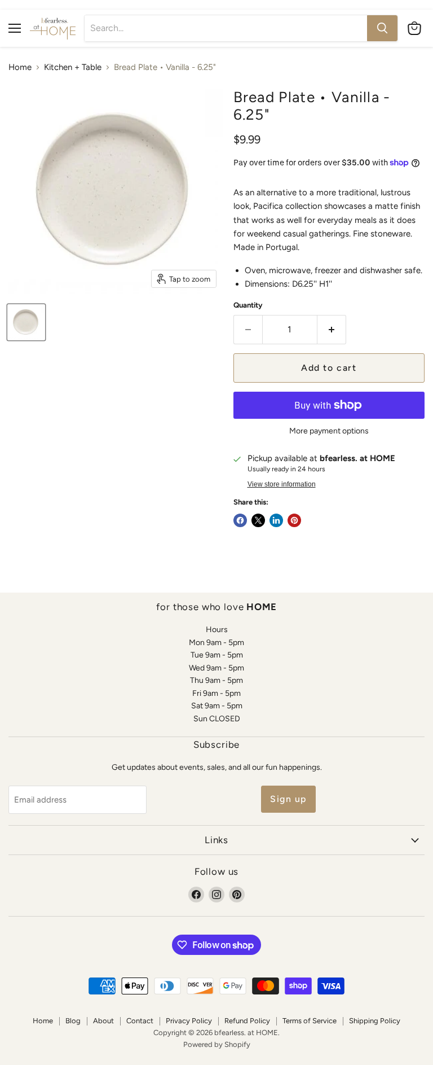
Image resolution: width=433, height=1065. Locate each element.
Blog (73, 1020)
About (103, 1020)
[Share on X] (258, 520)
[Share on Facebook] (240, 520)
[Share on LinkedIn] (276, 520)
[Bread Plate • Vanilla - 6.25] (26, 322)
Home (20, 67)
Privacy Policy (189, 1020)
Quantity (248, 305)
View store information (282, 484)
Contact (139, 1020)
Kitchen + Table (72, 67)
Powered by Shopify (216, 1044)
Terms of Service (309, 1020)
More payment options (329, 431)
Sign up (288, 799)
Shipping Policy (374, 1020)
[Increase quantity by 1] (331, 329)
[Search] (382, 28)
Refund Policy (247, 1020)
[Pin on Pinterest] (294, 520)
